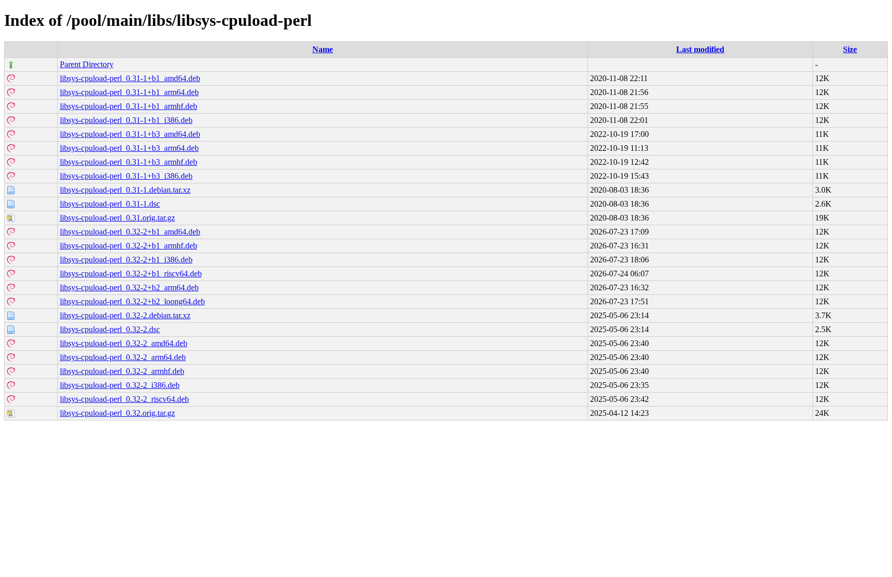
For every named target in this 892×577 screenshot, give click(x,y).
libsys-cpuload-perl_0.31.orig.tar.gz (117, 217)
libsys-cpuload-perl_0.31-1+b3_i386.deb (126, 175)
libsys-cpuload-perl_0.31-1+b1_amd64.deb (130, 78)
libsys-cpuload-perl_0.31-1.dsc (110, 203)
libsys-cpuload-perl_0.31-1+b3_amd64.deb (130, 134)
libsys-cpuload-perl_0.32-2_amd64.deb (123, 343)
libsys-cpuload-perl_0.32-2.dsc (110, 329)
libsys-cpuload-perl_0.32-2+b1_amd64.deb (130, 231)
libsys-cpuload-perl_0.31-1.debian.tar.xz (125, 189)
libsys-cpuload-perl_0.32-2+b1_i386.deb (126, 259)
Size (850, 49)
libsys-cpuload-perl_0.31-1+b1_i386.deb (126, 120)
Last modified (700, 49)
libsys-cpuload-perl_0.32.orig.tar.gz (117, 413)
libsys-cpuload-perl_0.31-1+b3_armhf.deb (128, 162)
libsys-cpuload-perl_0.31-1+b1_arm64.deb (129, 92)
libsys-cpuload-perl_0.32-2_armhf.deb (122, 371)
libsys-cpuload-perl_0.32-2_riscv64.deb (124, 399)
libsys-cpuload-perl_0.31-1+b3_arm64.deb (129, 148)
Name (322, 49)
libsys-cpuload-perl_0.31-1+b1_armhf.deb (128, 106)
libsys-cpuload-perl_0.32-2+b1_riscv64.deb (131, 273)
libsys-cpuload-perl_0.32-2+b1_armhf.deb (128, 245)
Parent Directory (87, 64)
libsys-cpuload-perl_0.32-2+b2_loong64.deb (132, 301)
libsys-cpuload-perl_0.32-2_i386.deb (120, 385)
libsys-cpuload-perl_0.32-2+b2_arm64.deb (129, 287)
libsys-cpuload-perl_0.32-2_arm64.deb (123, 357)
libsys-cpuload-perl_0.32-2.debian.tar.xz (125, 315)
